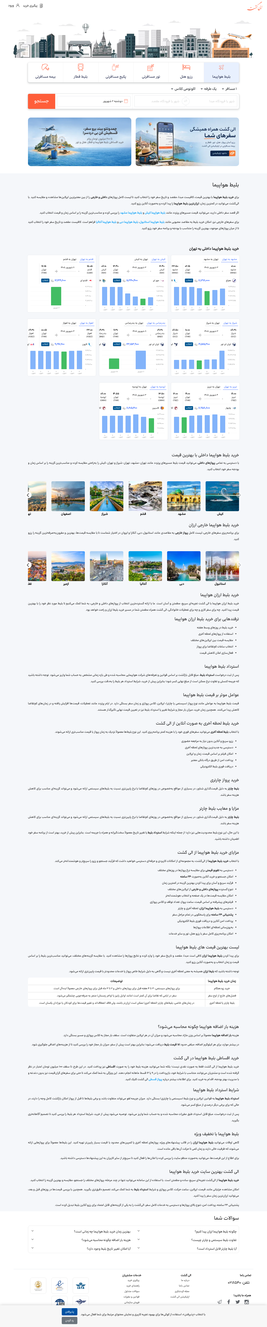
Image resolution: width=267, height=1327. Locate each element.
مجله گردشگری (182, 1291)
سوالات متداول (131, 1291)
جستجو (41, 101)
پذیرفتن (69, 1312)
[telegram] (220, 1302)
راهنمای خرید (132, 1286)
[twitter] (238, 1302)
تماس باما (184, 1286)
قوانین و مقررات (131, 1297)
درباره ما (185, 1280)
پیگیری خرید (133, 1280)
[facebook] (229, 1302)
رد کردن (69, 1320)
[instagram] (247, 1302)
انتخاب (189, 280)
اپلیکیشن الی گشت (179, 1297)
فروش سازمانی (131, 1302)
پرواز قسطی (155, 1079)
